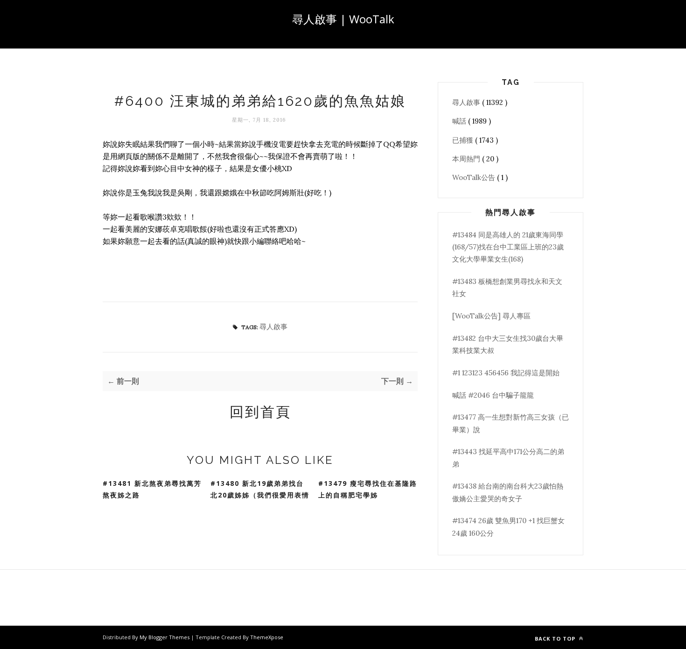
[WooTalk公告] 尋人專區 (491, 315)
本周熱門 (467, 158)
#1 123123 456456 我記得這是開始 (506, 372)
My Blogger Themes (165, 637)
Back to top (556, 638)
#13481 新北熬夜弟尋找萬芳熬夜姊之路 (152, 489)
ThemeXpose (266, 637)
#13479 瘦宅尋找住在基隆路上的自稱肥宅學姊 (367, 489)
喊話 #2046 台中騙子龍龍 (493, 395)
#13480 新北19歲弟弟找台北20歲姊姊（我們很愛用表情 (259, 489)
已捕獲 (463, 140)
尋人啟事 (273, 326)
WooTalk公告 (474, 177)
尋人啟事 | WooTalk (343, 19)
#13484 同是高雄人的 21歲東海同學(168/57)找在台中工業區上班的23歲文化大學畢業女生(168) (508, 247)
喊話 (460, 121)
